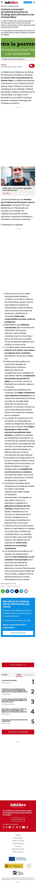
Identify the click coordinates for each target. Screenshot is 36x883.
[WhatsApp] (4, 827)
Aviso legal (18, 846)
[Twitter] (13, 827)
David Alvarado (6, 723)
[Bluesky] (10, 827)
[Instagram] (20, 827)
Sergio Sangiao (6, 694)
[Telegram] (17, 827)
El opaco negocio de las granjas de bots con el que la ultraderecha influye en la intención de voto (14, 700)
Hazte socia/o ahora (18, 633)
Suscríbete (27, 2)
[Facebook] (6, 827)
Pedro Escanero (6, 682)
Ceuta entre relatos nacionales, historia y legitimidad (14, 720)
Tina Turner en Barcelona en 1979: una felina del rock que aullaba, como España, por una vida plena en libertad (14, 710)
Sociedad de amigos (18, 843)
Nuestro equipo (18, 838)
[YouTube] (23, 827)
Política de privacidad (18, 849)
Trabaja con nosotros (18, 840)
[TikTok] (27, 827)
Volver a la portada (18, 732)
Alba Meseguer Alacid (8, 704)
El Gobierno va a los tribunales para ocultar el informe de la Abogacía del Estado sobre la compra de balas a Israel (14, 690)
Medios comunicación (13, 586)
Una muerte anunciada (9, 680)
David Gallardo (6, 714)
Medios (3, 586)
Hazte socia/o (18, 819)
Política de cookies (18, 852)
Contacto (18, 835)
